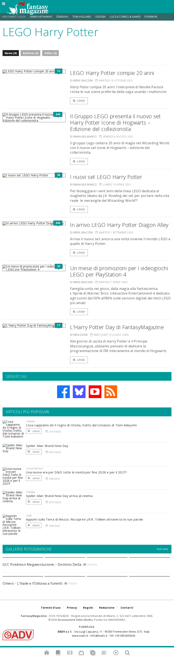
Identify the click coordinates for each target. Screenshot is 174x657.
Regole (88, 607)
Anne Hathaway (41, 16)
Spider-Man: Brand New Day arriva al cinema (59, 496)
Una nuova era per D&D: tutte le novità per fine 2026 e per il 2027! (76, 472)
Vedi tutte (162, 548)
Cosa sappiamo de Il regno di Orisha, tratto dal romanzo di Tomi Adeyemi (81, 425)
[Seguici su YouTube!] (95, 392)
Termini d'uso (51, 607)
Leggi (81, 100)
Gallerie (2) (30, 53)
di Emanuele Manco (83, 136)
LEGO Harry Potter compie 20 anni (112, 72)
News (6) (11, 53)
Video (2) (50, 53)
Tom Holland (81, 16)
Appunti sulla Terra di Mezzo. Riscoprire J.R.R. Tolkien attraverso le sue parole (84, 519)
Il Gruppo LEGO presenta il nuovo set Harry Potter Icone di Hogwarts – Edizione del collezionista (115, 122)
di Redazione (79, 335)
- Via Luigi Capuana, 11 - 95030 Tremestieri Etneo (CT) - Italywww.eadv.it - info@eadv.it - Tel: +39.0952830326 (104, 633)
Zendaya (62, 16)
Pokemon (151, 16)
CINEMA (30, 421)
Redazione (107, 607)
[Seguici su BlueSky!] (79, 392)
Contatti (127, 607)
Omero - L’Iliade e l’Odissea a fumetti (32, 583)
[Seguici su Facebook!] (63, 392)
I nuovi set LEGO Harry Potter (106, 176)
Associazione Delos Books (75, 620)
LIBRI (29, 515)
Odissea (100, 16)
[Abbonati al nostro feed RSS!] (111, 392)
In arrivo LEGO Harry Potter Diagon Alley (119, 224)
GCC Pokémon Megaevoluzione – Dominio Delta (42, 564)
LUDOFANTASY (34, 468)
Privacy (72, 607)
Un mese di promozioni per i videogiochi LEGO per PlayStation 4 (119, 271)
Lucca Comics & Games (125, 16)
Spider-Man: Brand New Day (47, 446)
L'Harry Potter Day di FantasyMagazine (117, 327)
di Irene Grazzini (81, 80)
